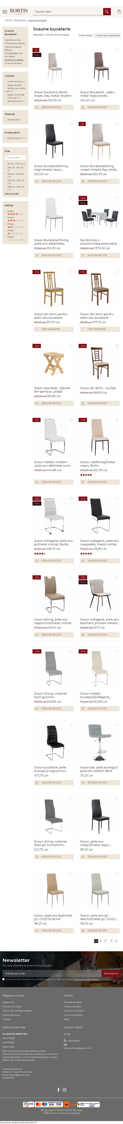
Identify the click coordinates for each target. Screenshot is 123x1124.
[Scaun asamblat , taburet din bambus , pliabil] (54, 363)
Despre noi (8, 1002)
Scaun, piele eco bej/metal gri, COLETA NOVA (53, 917)
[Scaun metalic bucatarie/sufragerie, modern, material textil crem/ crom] (100, 669)
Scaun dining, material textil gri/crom (50, 695)
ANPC (67, 1019)
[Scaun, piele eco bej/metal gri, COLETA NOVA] (54, 891)
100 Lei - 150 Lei (15, 167)
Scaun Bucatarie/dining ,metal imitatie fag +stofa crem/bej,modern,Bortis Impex (98, 167)
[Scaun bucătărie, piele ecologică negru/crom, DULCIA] (54, 742)
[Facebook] (58, 1090)
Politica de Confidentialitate (86, 979)
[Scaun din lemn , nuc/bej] (100, 363)
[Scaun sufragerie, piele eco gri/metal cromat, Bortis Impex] (54, 516)
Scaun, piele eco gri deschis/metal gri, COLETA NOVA (99, 917)
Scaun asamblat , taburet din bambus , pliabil (52, 389)
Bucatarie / (21, 20)
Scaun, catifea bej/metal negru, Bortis (97, 463)
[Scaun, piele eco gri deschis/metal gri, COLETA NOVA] (100, 891)
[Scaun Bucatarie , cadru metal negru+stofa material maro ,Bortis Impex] (100, 67)
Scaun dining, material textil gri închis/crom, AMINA (50, 843)
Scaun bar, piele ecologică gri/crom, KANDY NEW (99, 769)
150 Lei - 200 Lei (16, 174)
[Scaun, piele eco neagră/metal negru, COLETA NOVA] (100, 817)
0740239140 (73, 1040)
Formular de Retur (73, 1015)
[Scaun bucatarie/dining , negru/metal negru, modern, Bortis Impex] (54, 141)
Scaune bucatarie (14, 59)
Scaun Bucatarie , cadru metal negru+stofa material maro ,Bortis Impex (97, 94)
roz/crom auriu (15, 81)
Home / (9, 20)
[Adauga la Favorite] (71, 50)
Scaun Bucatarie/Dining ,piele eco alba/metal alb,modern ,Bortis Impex (52, 241)
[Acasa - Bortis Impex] (19, 12)
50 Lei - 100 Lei (15, 163)
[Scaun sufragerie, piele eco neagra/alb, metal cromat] (100, 516)
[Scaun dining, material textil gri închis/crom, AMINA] (54, 817)
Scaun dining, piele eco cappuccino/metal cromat (52, 621)
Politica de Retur (72, 1006)
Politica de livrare (11, 1015)
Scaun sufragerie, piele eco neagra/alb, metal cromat (99, 542)
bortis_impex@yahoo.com (78, 1048)
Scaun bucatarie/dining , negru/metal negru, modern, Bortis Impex (51, 167)
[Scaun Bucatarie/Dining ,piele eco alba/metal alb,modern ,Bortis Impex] (54, 215)
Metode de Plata (73, 1002)
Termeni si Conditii (11, 1006)
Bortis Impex (14, 138)
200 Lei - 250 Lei (16, 180)
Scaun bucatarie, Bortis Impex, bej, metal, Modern (53, 94)
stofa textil (13, 119)
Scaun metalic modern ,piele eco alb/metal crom (52, 463)
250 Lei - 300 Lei (16, 186)
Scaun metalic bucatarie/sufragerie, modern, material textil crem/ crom (96, 695)
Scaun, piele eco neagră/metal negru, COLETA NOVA (95, 843)
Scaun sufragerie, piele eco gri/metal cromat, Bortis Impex (53, 542)
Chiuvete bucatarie (15, 43)
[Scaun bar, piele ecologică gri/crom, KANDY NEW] (100, 742)
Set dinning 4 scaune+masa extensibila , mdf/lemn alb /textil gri (99, 241)
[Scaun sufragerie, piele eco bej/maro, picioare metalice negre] (100, 595)
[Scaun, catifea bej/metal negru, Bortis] (100, 437)
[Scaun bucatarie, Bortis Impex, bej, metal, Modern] (54, 67)
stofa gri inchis (15, 101)
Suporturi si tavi (13, 40)
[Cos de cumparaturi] (119, 12)
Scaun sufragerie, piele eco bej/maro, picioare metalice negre (100, 621)
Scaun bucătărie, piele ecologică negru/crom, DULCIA (50, 769)
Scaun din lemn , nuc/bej (98, 388)
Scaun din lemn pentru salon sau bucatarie (50, 316)
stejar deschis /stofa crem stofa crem (15, 88)
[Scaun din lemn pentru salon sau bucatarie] (54, 289)
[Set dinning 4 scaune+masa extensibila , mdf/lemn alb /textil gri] (100, 215)
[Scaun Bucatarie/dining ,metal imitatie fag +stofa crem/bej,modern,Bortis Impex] (100, 141)
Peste (11, 217)
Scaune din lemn (13, 63)
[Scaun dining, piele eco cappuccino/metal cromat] (54, 595)
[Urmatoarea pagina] (116, 941)
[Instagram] (64, 1090)
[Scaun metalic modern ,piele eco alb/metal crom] (54, 437)
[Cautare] (107, 11)
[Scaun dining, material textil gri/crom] (54, 669)
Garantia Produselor (74, 1010)
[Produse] (5, 12)
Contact (6, 1019)
